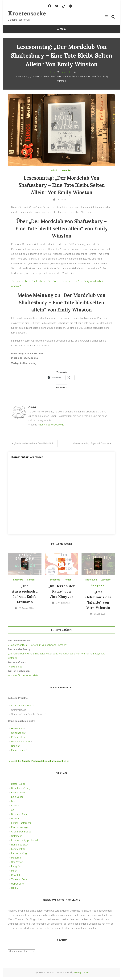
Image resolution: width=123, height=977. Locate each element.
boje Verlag (17, 796)
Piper (14, 870)
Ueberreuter (18, 883)
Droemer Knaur (19, 814)
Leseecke (65, 170)
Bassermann (18, 792)
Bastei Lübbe (18, 783)
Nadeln (15, 745)
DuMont (15, 818)
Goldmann (16, 836)
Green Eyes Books (21, 831)
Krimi (54, 170)
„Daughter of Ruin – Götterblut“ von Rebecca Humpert (37, 645)
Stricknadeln (18, 732)
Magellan (16, 857)
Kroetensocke (27, 13)
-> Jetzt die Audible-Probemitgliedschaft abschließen (38, 761)
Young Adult (97, 585)
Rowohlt (15, 875)
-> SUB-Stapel (15, 666)
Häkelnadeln (17, 728)
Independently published (24, 840)
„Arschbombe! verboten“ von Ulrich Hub (33, 443)
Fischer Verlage (19, 827)
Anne (32, 406)
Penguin (15, 866)
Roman (31, 579)
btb (13, 801)
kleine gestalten (19, 844)
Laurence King (19, 853)
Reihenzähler (18, 737)
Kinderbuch (91, 579)
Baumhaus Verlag (20, 788)
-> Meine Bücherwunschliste (23, 675)
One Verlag (17, 862)
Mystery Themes (81, 972)
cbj (13, 809)
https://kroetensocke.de (51, 424)
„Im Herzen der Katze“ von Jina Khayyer (61, 591)
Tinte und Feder (19, 879)
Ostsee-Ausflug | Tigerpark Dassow (91, 443)
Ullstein (15, 888)
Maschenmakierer (21, 741)
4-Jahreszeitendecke (22, 705)
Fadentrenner (18, 750)
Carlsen (15, 805)
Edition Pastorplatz (21, 823)
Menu (63, 28)
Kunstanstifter (18, 849)
